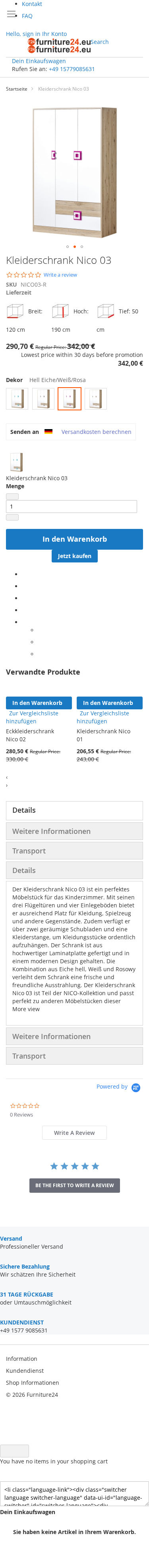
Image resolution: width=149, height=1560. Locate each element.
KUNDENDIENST (22, 1322)
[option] (17, 399)
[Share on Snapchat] (40, 642)
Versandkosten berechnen (97, 432)
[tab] (74, 810)
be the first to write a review (74, 1185)
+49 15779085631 (72, 69)
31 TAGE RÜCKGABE (26, 1294)
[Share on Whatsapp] (40, 630)
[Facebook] (24, 574)
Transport (29, 850)
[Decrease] (12, 496)
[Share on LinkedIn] (24, 598)
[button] (67, 247)
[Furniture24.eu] (59, 45)
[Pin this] (24, 610)
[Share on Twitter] (24, 586)
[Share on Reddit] (40, 654)
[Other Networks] (24, 622)
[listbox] (74, 400)
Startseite (16, 88)
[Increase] (12, 517)
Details (24, 810)
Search (100, 42)
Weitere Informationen (51, 831)
